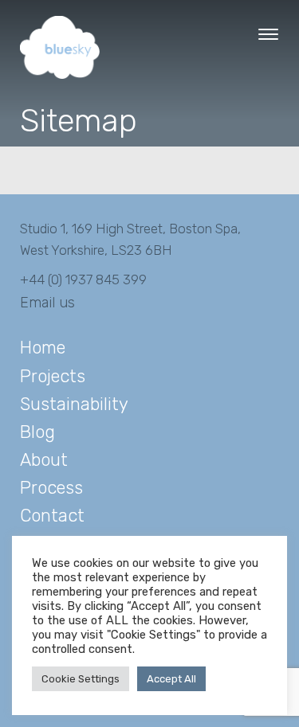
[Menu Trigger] (268, 34)
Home (42, 347)
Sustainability (74, 404)
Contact (52, 515)
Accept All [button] (171, 679)
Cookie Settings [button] (80, 679)
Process (51, 487)
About (44, 460)
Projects (52, 376)
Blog (37, 432)
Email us (47, 302)
